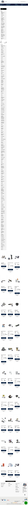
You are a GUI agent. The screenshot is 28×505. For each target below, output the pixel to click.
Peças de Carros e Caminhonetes (10, 4)
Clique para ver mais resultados (10, 481)
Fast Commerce (25, 485)
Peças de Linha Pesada (3, 4)
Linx (3, 1)
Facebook (24, 495)
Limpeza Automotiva (17, 4)
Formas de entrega (2, 486)
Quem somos (2, 484)
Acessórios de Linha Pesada (24, 4)
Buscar (18, 1)
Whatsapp (25, 502)
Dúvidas (9, 485)
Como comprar (10, 484)
